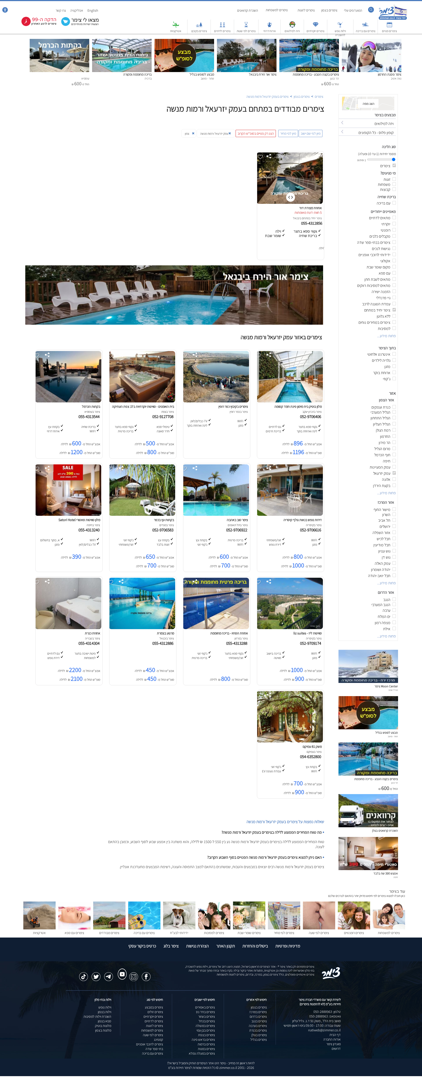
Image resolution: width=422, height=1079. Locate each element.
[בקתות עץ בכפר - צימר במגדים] (142, 514)
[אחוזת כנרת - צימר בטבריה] (68, 628)
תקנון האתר (225, 946)
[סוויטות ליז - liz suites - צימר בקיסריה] (289, 628)
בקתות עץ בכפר (164, 520)
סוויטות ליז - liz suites (307, 633)
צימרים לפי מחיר (284, 933)
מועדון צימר (333, 1044)
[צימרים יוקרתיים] (315, 26)
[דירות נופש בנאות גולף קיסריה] (289, 514)
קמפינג (158, 1039)
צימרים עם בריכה (365, 31)
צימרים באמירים (205, 1007)
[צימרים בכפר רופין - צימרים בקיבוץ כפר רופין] (216, 401)
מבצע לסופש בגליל (202, 74)
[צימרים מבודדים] (109, 928)
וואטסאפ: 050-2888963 (325, 1016)
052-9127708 (163, 416)
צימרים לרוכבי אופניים (149, 1044)
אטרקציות (175, 31)
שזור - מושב (393, 736)
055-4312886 (163, 643)
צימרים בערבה (258, 1025)
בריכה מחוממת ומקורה (137, 74)
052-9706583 (163, 530)
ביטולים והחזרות (255, 946)
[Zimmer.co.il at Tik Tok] (83, 974)
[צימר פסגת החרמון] (371, 41)
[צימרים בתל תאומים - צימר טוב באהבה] (216, 514)
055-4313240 (89, 530)
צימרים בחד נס (205, 1012)
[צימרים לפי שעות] (246, 26)
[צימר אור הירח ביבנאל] (246, 41)
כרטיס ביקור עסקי (142, 946)
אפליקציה (76, 10)
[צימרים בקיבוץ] (199, 26)
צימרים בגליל (258, 1039)
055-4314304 (89, 643)
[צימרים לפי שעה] (319, 928)
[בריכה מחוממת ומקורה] (122, 41)
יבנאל (296, 218)
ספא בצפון (104, 1021)
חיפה (395, 877)
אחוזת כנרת (92, 633)
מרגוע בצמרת (165, 633)
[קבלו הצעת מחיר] (78, 25)
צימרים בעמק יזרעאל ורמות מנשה (267, 96)
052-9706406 (311, 416)
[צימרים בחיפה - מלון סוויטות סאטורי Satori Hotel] (68, 514)
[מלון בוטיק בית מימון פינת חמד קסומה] (289, 401)
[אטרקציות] (176, 26)
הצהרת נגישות (197, 946)
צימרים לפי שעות (246, 31)
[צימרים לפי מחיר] (284, 928)
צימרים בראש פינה (203, 1039)
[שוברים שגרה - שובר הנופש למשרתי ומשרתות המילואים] (292, 26)
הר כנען (394, 782)
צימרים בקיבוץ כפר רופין (233, 406)
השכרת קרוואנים (247, 10)
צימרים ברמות (206, 1044)
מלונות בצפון (103, 1030)
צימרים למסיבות (214, 933)
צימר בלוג (171, 946)
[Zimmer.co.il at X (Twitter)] (96, 974)
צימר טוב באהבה (237, 520)
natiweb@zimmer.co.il (324, 1030)
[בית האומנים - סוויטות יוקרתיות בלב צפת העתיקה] (142, 401)
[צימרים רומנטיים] (354, 928)
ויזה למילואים (292, 31)
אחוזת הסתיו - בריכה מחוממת (229, 633)
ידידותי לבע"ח (179, 933)
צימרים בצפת (206, 1035)
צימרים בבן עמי (205, 1030)
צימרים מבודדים (109, 933)
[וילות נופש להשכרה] (340, 26)
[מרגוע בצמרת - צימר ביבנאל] (142, 628)
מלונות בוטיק (103, 1025)
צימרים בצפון (329, 10)
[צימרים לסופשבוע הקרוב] (36, 25)
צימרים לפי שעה (319, 933)
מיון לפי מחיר (288, 133)
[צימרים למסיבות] (214, 928)
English (92, 10)
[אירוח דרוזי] (269, 26)
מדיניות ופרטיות (287, 946)
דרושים (336, 1048)
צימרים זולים (155, 1012)
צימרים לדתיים (222, 31)
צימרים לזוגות (306, 10)
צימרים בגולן (259, 1035)
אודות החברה (332, 1039)
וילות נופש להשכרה (340, 33)
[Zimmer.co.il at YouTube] (121, 970)
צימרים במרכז (258, 1012)
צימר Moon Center (386, 686)
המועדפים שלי (353, 10)
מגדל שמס (393, 690)
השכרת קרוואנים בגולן (385, 830)
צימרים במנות (206, 1048)
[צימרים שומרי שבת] (249, 928)
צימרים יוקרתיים (315, 31)
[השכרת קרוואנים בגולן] (368, 826)
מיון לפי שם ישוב (310, 133)
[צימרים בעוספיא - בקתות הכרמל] (68, 401)
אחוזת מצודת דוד (310, 208)
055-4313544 (89, 416)
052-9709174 (311, 643)
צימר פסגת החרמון (389, 74)
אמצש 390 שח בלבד (385, 873)
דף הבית (335, 1034)
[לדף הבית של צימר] (392, 19)
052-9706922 (237, 530)
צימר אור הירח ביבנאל (262, 74)
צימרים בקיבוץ (199, 31)
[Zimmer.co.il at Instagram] (133, 974)
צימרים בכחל (207, 1021)
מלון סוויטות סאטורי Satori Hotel (79, 520)
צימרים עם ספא (74, 933)
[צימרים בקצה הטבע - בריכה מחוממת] (309, 41)
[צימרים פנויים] (389, 26)
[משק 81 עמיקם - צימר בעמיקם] (289, 741)
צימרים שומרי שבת (249, 933)
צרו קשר (61, 10)
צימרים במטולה (205, 1025)
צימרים (319, 96)
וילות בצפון (104, 1012)
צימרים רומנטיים (354, 933)
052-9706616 (311, 530)
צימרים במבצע (154, 1007)
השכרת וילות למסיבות (97, 1016)
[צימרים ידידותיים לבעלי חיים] (179, 928)
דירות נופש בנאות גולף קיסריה (303, 520)
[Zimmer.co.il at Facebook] (146, 974)
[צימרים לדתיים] (222, 26)
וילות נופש (104, 1007)
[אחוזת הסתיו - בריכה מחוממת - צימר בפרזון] (216, 628)
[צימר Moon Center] (368, 681)
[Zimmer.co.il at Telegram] (108, 974)
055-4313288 (237, 643)
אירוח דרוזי (269, 31)
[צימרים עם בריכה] (365, 26)
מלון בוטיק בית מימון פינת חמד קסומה (298, 406)
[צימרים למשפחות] (389, 928)
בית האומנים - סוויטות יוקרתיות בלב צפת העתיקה (143, 406)
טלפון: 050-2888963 (327, 1011)
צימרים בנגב (259, 1021)
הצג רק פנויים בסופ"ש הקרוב (256, 133)
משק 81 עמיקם (312, 746)
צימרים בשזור (206, 1016)
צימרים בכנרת (258, 1030)
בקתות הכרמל (91, 406)
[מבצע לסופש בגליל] (184, 41)
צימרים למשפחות (277, 10)
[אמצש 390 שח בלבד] (368, 869)
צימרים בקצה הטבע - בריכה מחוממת (316, 74)
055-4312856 (312, 223)
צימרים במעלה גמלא (202, 1053)
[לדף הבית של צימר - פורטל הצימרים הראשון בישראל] (331, 978)
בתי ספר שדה (154, 1048)
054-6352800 (311, 756)
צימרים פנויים (389, 31)
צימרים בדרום (258, 1016)
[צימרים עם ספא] (74, 928)
